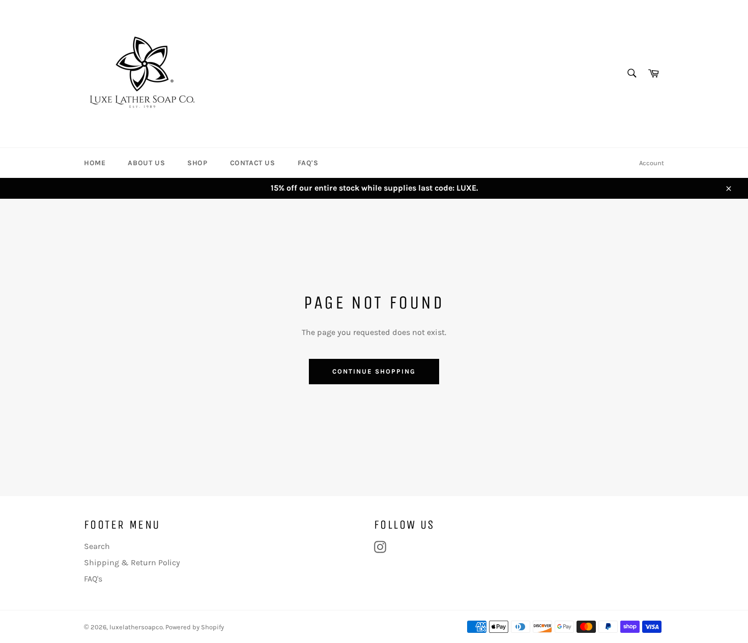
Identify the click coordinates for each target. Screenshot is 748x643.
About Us (146, 163)
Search (97, 546)
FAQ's (308, 163)
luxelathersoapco (136, 627)
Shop (197, 163)
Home (94, 163)
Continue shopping (373, 371)
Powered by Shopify (194, 627)
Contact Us (252, 163)
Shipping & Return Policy (132, 562)
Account (651, 163)
